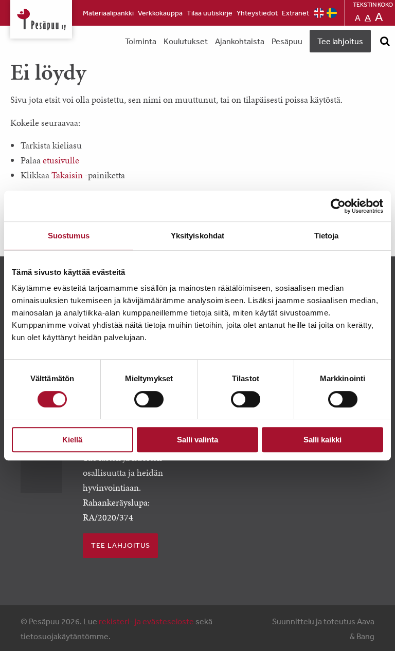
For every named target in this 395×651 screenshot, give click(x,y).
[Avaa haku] (385, 41)
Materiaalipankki (108, 12)
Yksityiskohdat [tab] (197, 235)
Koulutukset (186, 41)
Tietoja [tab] (326, 235)
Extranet (295, 12)
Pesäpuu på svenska (332, 13)
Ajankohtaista (239, 41)
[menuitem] (108, 13)
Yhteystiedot (257, 12)
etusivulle (61, 160)
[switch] (149, 399)
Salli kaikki (322, 439)
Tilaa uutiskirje (209, 12)
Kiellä (72, 439)
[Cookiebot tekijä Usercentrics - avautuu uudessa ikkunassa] (338, 206)
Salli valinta (197, 439)
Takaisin (67, 175)
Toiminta (140, 41)
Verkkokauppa (160, 12)
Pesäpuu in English (319, 13)
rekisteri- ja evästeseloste (146, 621)
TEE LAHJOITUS (120, 545)
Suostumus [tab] (68, 235)
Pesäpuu (41, 19)
